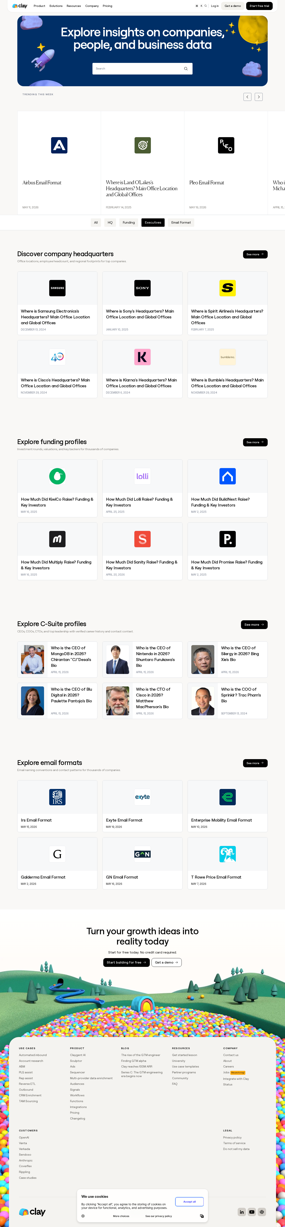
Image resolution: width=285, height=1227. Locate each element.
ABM (22, 1066)
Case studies (28, 1177)
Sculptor (76, 1060)
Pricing (74, 1112)
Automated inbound (33, 1055)
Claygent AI (78, 1055)
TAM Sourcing (28, 1101)
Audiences (77, 1083)
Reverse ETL (27, 1083)
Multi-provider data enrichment (91, 1078)
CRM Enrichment (30, 1095)
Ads (72, 1066)
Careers (228, 1066)
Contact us (230, 1055)
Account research (31, 1060)
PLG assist (26, 1072)
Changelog (77, 1118)
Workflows (77, 1095)
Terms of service (234, 1143)
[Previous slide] (247, 97)
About (227, 1060)
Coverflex (25, 1166)
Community (180, 1078)
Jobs (226, 1072)
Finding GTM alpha (133, 1060)
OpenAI (24, 1137)
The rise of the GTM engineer (140, 1055)
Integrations (78, 1107)
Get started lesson (184, 1055)
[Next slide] (259, 97)
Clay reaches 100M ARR (136, 1066)
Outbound (26, 1089)
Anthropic (26, 1160)
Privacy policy (232, 1137)
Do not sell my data (236, 1149)
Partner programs (184, 1072)
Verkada (24, 1149)
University (178, 1060)
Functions (76, 1101)
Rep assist (26, 1078)
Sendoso (25, 1154)
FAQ (175, 1083)
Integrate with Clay (236, 1078)
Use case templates (185, 1066)
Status (227, 1084)
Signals (75, 1089)
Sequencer (77, 1072)
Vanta (23, 1143)
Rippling (24, 1172)
